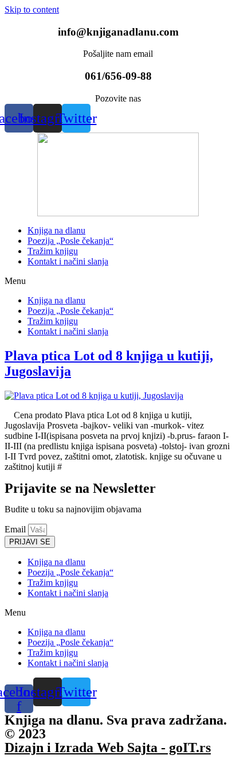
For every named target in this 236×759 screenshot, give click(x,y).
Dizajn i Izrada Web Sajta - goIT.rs (108, 747)
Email (16, 529)
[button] (118, 281)
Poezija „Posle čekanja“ (70, 241)
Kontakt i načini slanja (67, 261)
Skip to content (32, 9)
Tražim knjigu (52, 251)
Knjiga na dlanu (56, 230)
